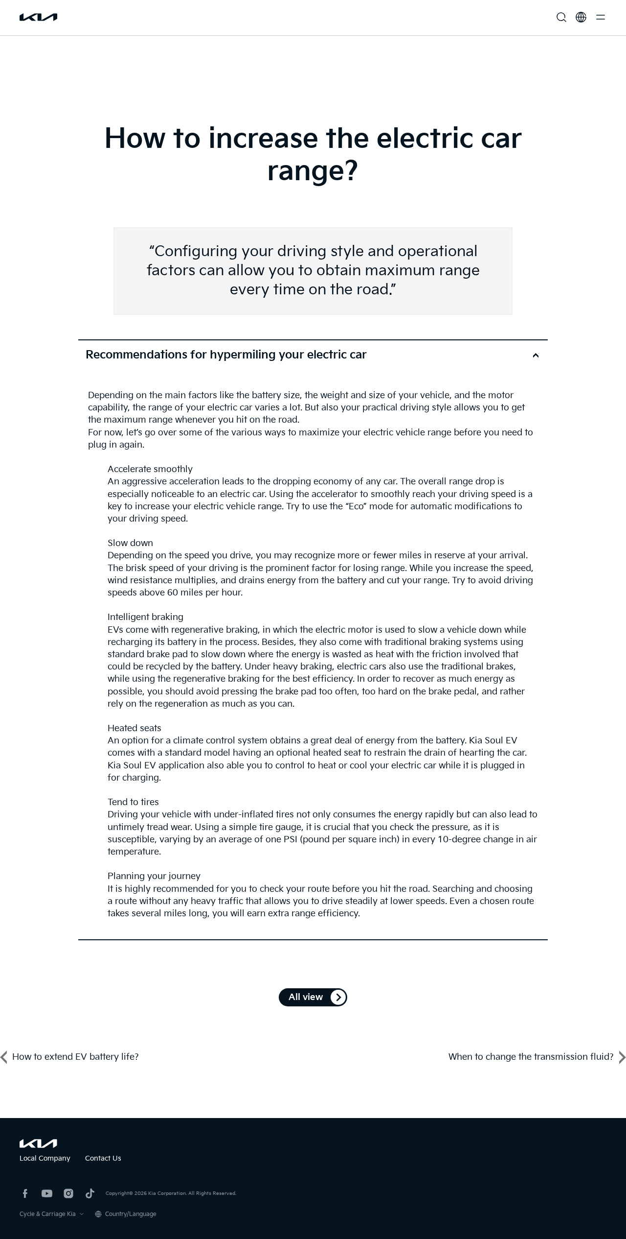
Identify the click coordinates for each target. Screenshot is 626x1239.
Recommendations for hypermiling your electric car (226, 355)
